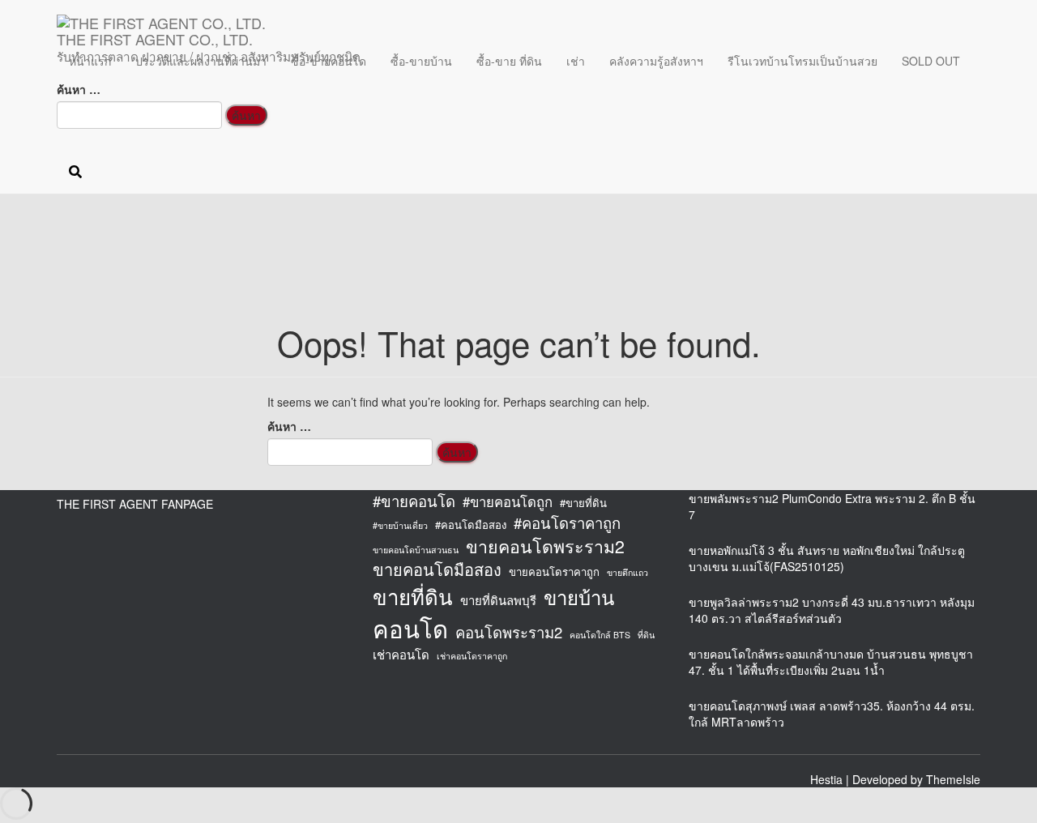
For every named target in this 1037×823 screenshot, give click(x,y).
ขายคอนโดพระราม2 (545, 546)
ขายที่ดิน (413, 596)
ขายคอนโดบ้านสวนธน (416, 550)
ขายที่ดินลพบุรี (498, 599)
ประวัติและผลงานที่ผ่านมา (201, 61)
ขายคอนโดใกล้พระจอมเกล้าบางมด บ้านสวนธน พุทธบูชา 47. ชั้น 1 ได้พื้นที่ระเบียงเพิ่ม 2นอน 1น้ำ (831, 662)
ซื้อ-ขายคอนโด (328, 61)
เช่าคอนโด (401, 654)
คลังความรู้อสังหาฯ (656, 61)
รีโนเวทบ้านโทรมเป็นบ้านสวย (802, 61)
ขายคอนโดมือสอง (437, 569)
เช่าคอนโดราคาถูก (472, 656)
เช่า (575, 61)
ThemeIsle (953, 779)
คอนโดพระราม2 (508, 631)
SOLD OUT (931, 61)
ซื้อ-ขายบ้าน (421, 61)
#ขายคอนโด (414, 500)
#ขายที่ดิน (583, 503)
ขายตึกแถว (627, 572)
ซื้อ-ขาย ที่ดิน (509, 61)
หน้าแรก (90, 61)
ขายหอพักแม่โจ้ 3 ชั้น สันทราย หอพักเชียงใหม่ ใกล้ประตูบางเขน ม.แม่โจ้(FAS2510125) (827, 558)
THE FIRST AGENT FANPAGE (135, 504)
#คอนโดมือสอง (470, 525)
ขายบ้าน (579, 597)
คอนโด (410, 628)
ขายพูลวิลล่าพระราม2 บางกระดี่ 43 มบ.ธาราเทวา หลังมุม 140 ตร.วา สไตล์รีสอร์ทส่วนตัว (832, 610)
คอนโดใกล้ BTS (600, 635)
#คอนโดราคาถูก (567, 522)
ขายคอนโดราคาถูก (554, 572)
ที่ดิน (646, 635)
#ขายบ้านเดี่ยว (400, 525)
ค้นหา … (78, 89)
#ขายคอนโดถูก (508, 502)
